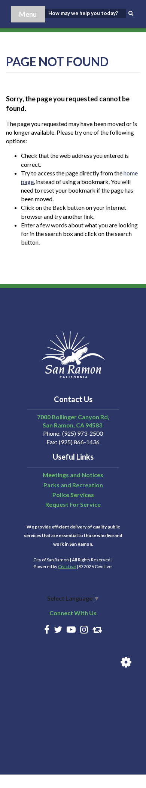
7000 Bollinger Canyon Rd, (73, 416)
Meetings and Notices (73, 474)
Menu (28, 14)
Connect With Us (73, 612)
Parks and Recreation (73, 484)
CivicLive (67, 566)
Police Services (73, 494)
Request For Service (73, 504)
